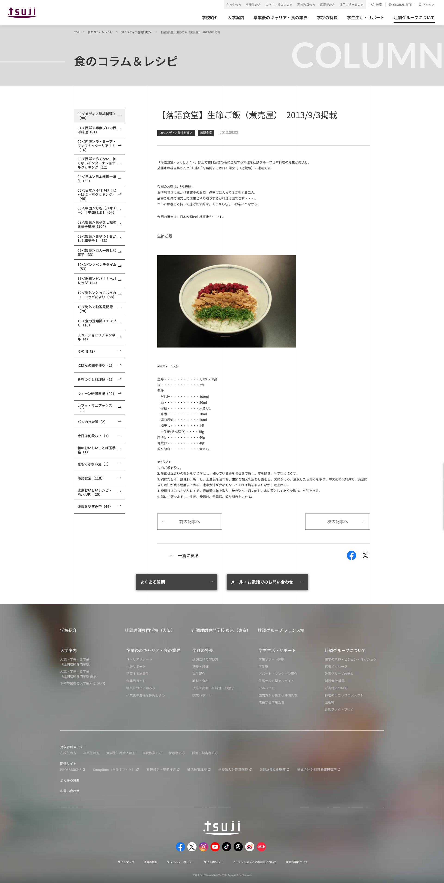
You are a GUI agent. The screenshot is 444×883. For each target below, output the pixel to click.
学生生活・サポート (277, 650)
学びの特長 (202, 650)
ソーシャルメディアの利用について (254, 862)
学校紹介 (68, 630)
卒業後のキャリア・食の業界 (153, 650)
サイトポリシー (213, 862)
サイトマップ (126, 862)
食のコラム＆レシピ (100, 32)
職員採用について (297, 862)
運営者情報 (150, 862)
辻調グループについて (345, 650)
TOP (77, 32)
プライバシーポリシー (180, 862)
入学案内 (68, 650)
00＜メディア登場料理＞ (136, 32)
